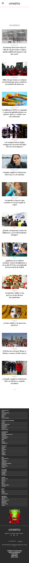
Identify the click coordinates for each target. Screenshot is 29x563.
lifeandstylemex (15, 535)
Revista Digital (5, 429)
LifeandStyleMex (11, 535)
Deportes (4, 414)
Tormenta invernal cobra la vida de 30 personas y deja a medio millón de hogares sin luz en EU (14, 50)
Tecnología (4, 438)
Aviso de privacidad (14, 552)
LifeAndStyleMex (18, 535)
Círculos (4, 481)
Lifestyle (4, 428)
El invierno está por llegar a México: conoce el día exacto (15, 352)
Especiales (4, 474)
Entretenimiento (5, 412)
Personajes (4, 501)
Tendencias (14, 290)
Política (4, 446)
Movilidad (4, 462)
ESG (2, 440)
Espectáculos (5, 478)
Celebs (3, 492)
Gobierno (4, 447)
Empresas (4, 433)
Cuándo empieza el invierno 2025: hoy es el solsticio (14, 173)
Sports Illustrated (8, 420)
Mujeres (4, 470)
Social (3, 459)
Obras (3, 439)
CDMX (3, 450)
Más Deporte (4, 426)
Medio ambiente (5, 458)
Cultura (3, 486)
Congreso (4, 449)
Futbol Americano (6, 424)
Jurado (3, 505)
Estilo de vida (5, 493)
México (3, 448)
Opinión (3, 453)
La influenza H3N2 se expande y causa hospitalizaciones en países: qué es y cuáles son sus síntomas (14, 113)
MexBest (4, 496)
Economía (4, 435)
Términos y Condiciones (14, 551)
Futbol (3, 421)
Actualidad (4, 471)
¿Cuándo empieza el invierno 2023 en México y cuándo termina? (14, 381)
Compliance (14, 554)
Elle (3, 489)
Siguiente (14, 389)
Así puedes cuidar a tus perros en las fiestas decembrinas (14, 295)
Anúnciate (14, 555)
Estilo (3, 411)
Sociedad (4, 454)
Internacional (14, 77)
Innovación (4, 464)
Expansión (5, 432)
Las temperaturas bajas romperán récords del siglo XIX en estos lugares (14, 144)
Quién (3, 477)
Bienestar (4, 502)
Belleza (3, 483)
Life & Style (5, 410)
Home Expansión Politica (7, 434)
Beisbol (3, 423)
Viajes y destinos (5, 500)
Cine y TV (3, 415)
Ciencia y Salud (14, 107)
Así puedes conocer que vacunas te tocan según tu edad (14, 202)
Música (3, 416)
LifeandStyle (4, 443)
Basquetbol (4, 425)
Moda (3, 482)
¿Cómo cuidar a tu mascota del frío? (14, 324)
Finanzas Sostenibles (6, 463)
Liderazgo (4, 472)
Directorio (14, 557)
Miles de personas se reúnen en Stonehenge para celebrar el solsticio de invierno (14, 82)
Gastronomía (5, 497)
